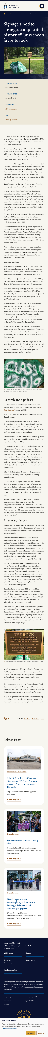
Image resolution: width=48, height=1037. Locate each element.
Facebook (27, 719)
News (9, 14)
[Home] (4, 14)
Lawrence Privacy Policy (9, 1028)
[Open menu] (41, 6)
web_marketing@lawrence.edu (34, 987)
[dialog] (24, 1027)
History (8, 120)
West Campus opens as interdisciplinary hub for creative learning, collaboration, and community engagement (21, 904)
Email (42, 719)
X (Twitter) (35, 719)
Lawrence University (13, 943)
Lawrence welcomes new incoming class (22, 842)
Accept (30, 1033)
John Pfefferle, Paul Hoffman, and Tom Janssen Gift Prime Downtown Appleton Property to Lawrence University (22, 782)
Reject (41, 1033)
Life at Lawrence (11, 109)
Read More (13, 800)
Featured (10, 772)
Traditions (15, 120)
